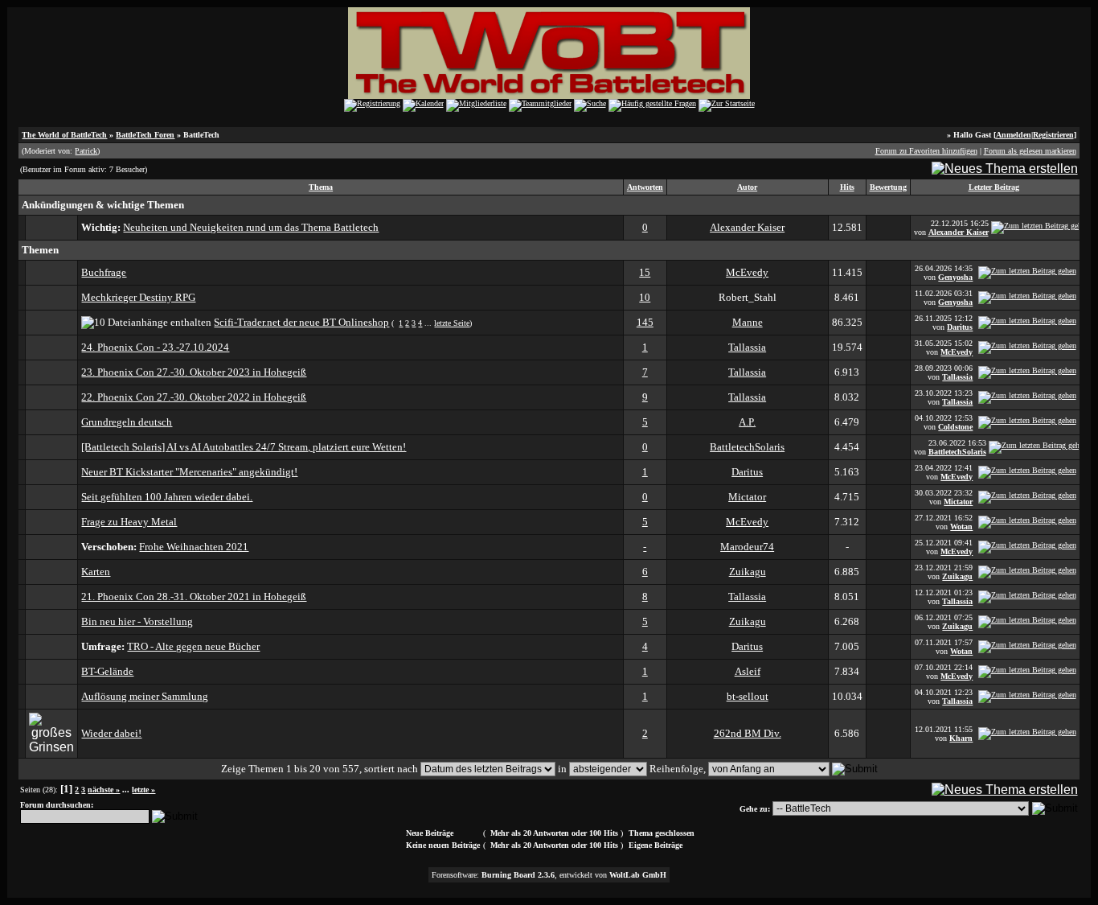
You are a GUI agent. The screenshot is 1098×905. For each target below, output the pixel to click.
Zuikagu (747, 572)
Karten (95, 572)
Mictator (747, 497)
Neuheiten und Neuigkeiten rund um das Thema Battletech (251, 227)
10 (644, 297)
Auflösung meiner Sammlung (144, 696)
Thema (321, 187)
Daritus (960, 327)
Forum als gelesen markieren (1030, 150)
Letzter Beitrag (994, 187)
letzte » (143, 789)
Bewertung (888, 187)
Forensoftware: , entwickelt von (549, 874)
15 (644, 272)
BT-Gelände (107, 671)
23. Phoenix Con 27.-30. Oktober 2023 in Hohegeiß (193, 372)
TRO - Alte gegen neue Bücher (193, 646)
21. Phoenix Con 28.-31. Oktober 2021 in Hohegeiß (193, 596)
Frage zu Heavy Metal (129, 522)
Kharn (961, 738)
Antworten (645, 187)
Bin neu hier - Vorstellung (137, 621)
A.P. (747, 422)
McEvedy (747, 272)
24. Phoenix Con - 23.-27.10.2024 (155, 347)
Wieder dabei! (111, 733)
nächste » (104, 789)
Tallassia (747, 347)
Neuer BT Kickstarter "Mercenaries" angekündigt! (189, 472)
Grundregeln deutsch (126, 422)
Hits (847, 187)
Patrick (86, 150)
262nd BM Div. (747, 733)
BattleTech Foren (145, 134)
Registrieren (1053, 134)
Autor (747, 187)
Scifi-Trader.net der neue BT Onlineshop (301, 322)
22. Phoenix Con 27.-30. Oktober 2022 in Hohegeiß (193, 397)
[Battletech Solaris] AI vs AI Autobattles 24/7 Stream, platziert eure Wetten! (243, 447)
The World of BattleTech (64, 134)
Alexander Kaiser (747, 227)
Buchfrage (103, 272)
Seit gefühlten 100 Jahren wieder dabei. (166, 497)
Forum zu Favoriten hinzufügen (926, 150)
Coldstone (955, 426)
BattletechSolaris (747, 447)
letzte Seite (451, 323)
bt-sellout (747, 696)
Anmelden (1013, 134)
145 (645, 322)
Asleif (747, 671)
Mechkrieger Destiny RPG (138, 297)
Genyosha (955, 277)
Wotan (961, 526)
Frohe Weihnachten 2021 (193, 547)
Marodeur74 (747, 547)
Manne (747, 322)
